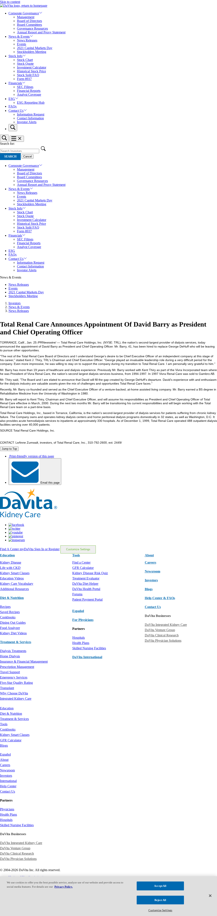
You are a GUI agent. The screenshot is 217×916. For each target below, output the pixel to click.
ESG (11, 99)
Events (21, 44)
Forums (77, 594)
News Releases (27, 40)
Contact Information (30, 118)
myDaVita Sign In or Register (40, 549)
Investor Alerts (26, 122)
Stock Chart (25, 60)
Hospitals (78, 637)
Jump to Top (9, 448)
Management (25, 17)
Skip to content (10, 2)
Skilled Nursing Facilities (89, 648)
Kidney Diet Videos (13, 633)
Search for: (7, 143)
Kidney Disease (10, 562)
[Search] (12, 127)
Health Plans (80, 643)
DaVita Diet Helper (85, 583)
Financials (15, 83)
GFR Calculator (83, 568)
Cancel (27, 156)
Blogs (149, 589)
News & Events (19, 36)
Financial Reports (28, 90)
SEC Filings (25, 87)
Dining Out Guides (13, 622)
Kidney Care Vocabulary (16, 583)
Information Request (30, 114)
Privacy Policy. (63, 886)
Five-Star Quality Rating (16, 682)
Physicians (7, 809)
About (4, 759)
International (8, 781)
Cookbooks (7, 617)
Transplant (7, 688)
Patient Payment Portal (87, 599)
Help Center (8, 786)
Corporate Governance (23, 13)
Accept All (160, 885)
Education (7, 708)
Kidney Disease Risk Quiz (90, 573)
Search (10, 156)
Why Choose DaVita (14, 693)
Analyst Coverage (29, 94)
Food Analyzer (10, 628)
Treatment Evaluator (85, 578)
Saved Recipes (10, 612)
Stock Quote (25, 63)
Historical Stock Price (31, 71)
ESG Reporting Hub (31, 102)
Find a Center (81, 562)
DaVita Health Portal (86, 589)
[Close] (210, 895)
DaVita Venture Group (160, 630)
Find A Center (10, 549)
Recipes (5, 606)
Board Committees (29, 24)
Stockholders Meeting (31, 52)
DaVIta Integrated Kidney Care (166, 624)
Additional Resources (14, 589)
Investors (14, 303)
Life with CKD (10, 568)
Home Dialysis (10, 656)
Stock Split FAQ (28, 75)
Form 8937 (24, 79)
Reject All (160, 900)
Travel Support (10, 672)
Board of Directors (29, 21)
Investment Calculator (31, 67)
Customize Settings (78, 549)
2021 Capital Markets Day (34, 48)
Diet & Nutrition (12, 598)
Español (78, 611)
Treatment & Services (15, 642)
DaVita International (87, 657)
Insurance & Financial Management (24, 661)
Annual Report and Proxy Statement (41, 32)
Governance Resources (32, 28)
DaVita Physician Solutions (163, 640)
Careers (5, 765)
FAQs (12, 106)
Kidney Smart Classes (14, 573)
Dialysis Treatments (13, 651)
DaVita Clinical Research (162, 635)
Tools (3, 724)
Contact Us (16, 110)
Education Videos (12, 578)
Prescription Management (17, 667)
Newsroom (152, 571)
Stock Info (15, 56)
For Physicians (82, 620)
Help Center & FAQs (160, 598)
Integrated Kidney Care (15, 698)
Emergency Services (13, 677)
